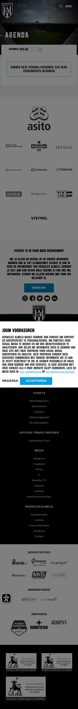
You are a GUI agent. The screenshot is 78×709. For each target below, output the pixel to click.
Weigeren (10, 380)
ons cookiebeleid (30, 371)
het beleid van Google (60, 371)
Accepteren (36, 380)
